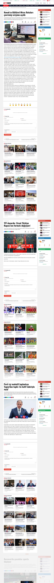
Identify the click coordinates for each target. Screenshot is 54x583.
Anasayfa (6, 5)
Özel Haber (27, 5)
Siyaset (17, 5)
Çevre (24, 5)
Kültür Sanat (36, 5)
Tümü (35, 322)
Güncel (10, 5)
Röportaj (32, 5)
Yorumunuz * (6, 283)
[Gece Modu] (50, 3)
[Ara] (47, 3)
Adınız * (6, 118)
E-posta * (22, 118)
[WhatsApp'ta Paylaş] (7, 22)
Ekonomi (20, 5)
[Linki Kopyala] (13, 22)
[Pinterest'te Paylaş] (11, 22)
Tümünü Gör (44, 53)
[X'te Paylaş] (6, 22)
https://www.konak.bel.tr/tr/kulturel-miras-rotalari (12, 57)
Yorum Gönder (8, 134)
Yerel (13, 5)
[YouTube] (47, 0)
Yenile (6, 132)
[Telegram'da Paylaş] (8, 22)
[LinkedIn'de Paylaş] (10, 22)
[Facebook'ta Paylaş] (4, 22)
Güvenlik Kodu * (7, 464)
